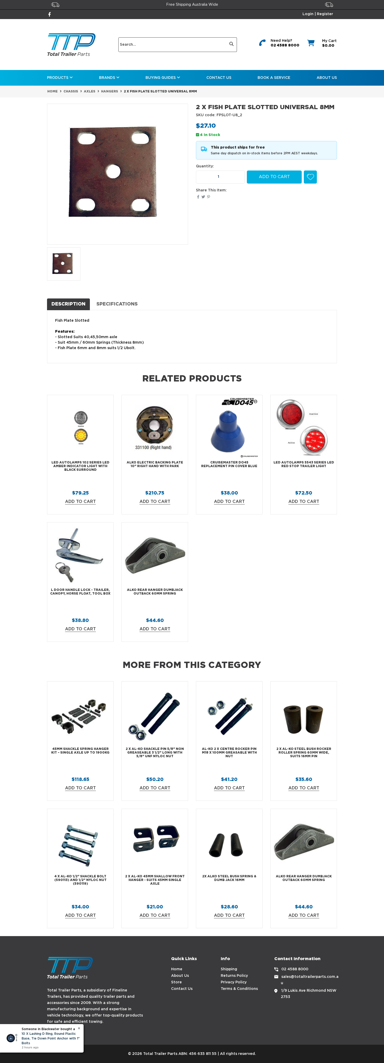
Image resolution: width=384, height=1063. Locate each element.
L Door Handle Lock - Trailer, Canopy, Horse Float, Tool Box (80, 592)
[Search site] (231, 44)
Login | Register (317, 14)
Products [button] (58, 77)
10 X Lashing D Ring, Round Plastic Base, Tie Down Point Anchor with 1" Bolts (51, 1038)
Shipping (229, 969)
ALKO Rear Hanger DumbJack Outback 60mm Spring (155, 592)
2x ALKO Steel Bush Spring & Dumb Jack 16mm (229, 878)
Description (68, 304)
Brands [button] (107, 77)
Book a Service (274, 77)
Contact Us (218, 77)
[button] (310, 177)
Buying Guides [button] (161, 77)
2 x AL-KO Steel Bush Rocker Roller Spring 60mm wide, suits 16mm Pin (303, 753)
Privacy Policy (234, 982)
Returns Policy (234, 975)
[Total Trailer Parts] (71, 44)
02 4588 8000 (285, 45)
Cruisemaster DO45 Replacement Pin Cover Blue (229, 464)
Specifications (117, 304)
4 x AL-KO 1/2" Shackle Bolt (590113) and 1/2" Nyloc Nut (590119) (80, 880)
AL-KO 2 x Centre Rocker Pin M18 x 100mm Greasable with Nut (229, 753)
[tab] (68, 304)
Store (176, 982)
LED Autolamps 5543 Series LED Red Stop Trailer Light (304, 464)
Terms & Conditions (239, 988)
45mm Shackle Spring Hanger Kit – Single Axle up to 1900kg (80, 751)
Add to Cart (274, 177)
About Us (327, 77)
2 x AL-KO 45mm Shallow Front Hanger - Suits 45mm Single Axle (155, 880)
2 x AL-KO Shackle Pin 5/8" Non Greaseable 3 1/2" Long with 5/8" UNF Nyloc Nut (155, 753)
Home (176, 969)
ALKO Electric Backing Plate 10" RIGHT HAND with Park (155, 464)
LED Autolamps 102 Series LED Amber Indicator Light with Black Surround (80, 466)
